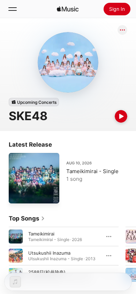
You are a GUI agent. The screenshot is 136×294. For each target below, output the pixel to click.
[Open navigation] (12, 9)
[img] (67, 9)
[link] (27, 218)
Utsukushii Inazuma (49, 253)
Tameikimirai (41, 234)
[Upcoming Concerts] (34, 102)
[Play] (121, 116)
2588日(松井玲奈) (47, 272)
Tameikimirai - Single (92, 171)
